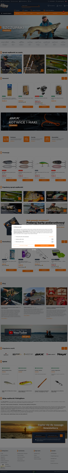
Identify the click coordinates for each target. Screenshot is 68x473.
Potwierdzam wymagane (23, 245)
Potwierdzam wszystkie (45, 245)
